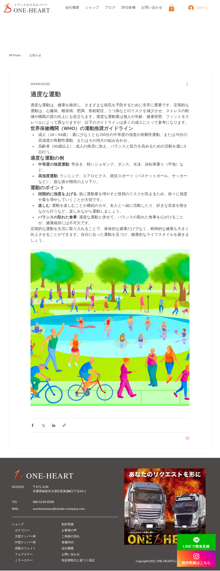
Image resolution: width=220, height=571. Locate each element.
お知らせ (35, 55)
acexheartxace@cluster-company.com (59, 508)
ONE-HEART (32, 10)
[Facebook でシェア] (33, 425)
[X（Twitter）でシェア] (43, 425)
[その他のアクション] (186, 84)
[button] (171, 7)
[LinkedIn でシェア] (54, 425)
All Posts (15, 55)
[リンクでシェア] (64, 425)
